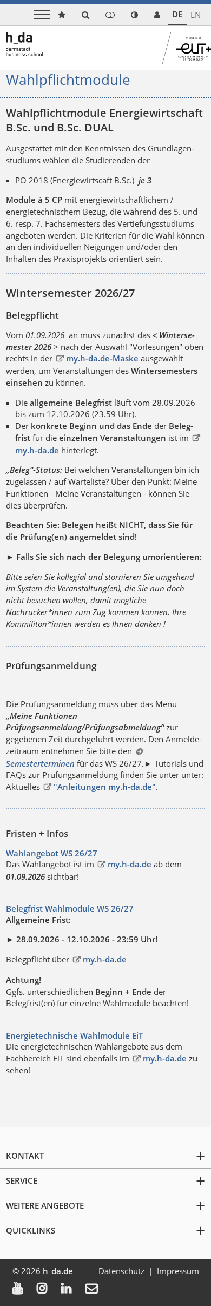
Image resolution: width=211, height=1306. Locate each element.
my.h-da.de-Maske (102, 358)
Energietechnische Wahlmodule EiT (74, 1035)
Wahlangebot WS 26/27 (51, 853)
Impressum (178, 1270)
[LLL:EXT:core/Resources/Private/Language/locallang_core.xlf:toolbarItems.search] (85, 15)
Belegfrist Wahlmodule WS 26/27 (70, 908)
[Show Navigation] (42, 15)
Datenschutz (121, 1270)
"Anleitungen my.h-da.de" (104, 786)
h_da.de (58, 1270)
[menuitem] (24, 1289)
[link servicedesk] (157, 15)
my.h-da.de (129, 864)
